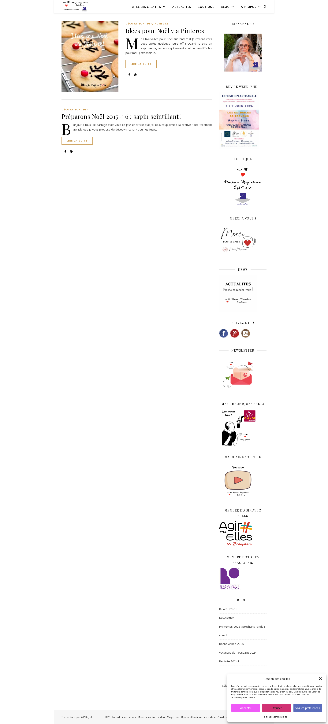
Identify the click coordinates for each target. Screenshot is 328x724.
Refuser (277, 708)
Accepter (245, 708)
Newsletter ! (227, 618)
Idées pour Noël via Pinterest (165, 30)
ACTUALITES (181, 7)
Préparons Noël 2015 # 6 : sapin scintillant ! (122, 116)
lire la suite (141, 64)
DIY (149, 23)
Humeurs (162, 23)
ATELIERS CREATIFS (146, 7)
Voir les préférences (307, 708)
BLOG (225, 7)
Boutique (206, 7)
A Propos (248, 7)
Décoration (135, 23)
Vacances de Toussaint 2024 (238, 652)
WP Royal (86, 717)
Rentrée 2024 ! (229, 661)
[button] (320, 679)
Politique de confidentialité (275, 716)
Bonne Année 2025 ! (232, 644)
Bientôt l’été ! (228, 609)
